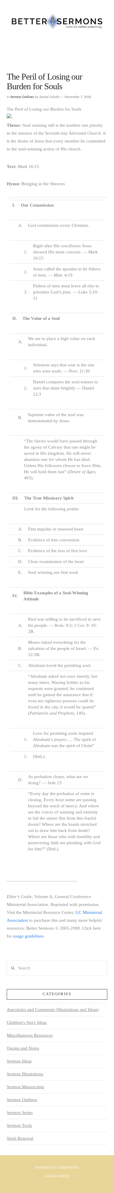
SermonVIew (68, 1167)
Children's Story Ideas (27, 1022)
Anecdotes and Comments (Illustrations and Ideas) (53, 1009)
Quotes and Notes (23, 1048)
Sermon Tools (19, 1125)
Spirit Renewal (20, 1138)
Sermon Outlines (22, 97)
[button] (57, 51)
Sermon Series (20, 1112)
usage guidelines (28, 936)
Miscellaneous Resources (30, 1035)
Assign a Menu (57, 1176)
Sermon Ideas (19, 1061)
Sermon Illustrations (25, 1074)
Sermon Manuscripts (25, 1086)
